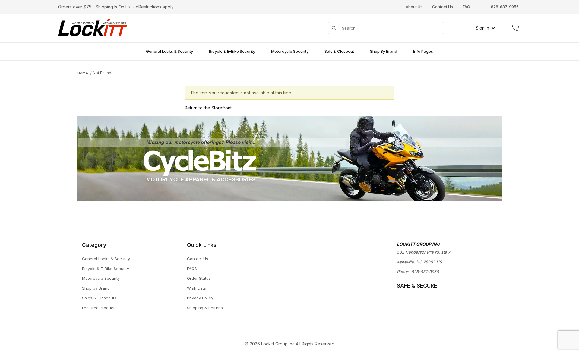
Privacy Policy (200, 297)
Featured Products (99, 307)
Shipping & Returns (205, 307)
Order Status (199, 278)
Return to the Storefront (208, 107)
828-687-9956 (425, 271)
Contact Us (442, 6)
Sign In (482, 27)
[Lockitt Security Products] (92, 27)
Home (82, 73)
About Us (414, 6)
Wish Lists (196, 288)
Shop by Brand (96, 288)
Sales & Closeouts (99, 297)
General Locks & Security (106, 258)
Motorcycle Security (101, 278)
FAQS (192, 268)
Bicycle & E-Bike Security (105, 268)
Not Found (102, 73)
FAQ (466, 6)
